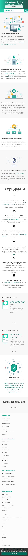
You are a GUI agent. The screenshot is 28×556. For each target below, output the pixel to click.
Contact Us (3, 523)
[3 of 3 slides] (16, 352)
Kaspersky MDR (5, 499)
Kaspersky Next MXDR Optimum (8, 484)
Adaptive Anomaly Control (12, 219)
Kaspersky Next (5, 494)
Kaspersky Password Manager (8, 431)
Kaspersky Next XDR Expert (7, 502)
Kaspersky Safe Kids (6, 426)
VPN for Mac (4, 466)
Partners (3, 529)
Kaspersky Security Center (14, 392)
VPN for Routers (5, 463)
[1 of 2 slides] (13, 323)
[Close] (26, 1)
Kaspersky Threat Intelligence (8, 505)
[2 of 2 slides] (15, 323)
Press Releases (4, 537)
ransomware (16, 75)
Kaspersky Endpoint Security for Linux (14, 385)
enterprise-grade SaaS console (12, 282)
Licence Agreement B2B (5, 519)
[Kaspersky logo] (9, 10)
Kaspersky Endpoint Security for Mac (14, 387)
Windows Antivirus (5, 449)
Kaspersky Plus (5, 420)
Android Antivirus (5, 441)
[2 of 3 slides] (14, 352)
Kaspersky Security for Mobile (14, 389)
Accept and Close (14, 553)
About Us (3, 526)
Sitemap (3, 540)
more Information (22, 551)
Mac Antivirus (4, 444)
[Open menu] (2, 10)
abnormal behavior (9, 73)
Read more (14, 407)
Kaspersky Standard (6, 418)
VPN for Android (5, 458)
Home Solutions (6, 415)
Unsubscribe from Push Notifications (7, 545)
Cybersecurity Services (6, 496)
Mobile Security (5, 447)
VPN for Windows (5, 455)
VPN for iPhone (5, 460)
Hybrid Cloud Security (6, 507)
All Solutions (4, 434)
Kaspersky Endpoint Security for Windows (14, 383)
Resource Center (4, 534)
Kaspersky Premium (6, 423)
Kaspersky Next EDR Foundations (8, 476)
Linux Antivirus (4, 452)
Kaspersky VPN (5, 429)
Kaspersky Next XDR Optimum (8, 481)
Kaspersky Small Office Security (8, 473)
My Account (26, 11)
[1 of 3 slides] (12, 352)
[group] (14, 310)
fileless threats (9, 76)
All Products (4, 487)
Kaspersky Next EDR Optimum (8, 478)
